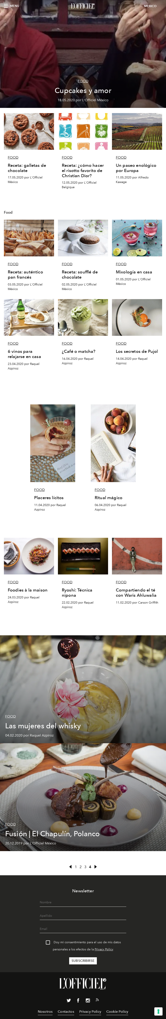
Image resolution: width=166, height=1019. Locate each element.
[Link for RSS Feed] (97, 1000)
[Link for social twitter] (69, 1001)
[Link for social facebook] (78, 1001)
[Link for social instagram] (88, 1001)
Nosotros (45, 1012)
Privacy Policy (104, 949)
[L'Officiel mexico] (83, 6)
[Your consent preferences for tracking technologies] (158, 1011)
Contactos (66, 1012)
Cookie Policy (117, 1012)
